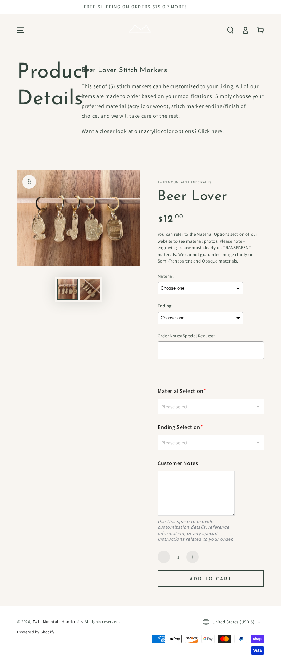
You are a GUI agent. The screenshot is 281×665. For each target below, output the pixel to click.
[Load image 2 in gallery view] (90, 289)
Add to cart (211, 579)
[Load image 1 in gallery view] (67, 289)
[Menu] (20, 30)
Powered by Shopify (36, 631)
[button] (230, 30)
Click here (210, 131)
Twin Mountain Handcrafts (58, 621)
